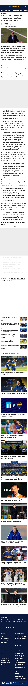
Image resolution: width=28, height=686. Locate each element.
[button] (22, 683)
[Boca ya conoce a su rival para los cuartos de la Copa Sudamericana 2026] (14, 574)
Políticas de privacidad (7, 683)
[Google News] (9, 628)
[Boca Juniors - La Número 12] (14, 7)
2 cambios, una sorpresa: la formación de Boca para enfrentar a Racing (14, 394)
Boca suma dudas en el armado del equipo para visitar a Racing (12, 542)
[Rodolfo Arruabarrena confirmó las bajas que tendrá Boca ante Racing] (14, 595)
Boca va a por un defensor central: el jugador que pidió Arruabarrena (12, 520)
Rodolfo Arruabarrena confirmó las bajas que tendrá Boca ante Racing (13, 605)
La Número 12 (4, 619)
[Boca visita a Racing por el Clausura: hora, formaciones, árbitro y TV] (14, 426)
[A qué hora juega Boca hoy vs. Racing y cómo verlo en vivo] (14, 405)
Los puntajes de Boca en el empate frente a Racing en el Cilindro (9, 336)
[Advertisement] (14, 2)
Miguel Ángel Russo (7, 280)
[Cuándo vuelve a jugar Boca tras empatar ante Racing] (23, 341)
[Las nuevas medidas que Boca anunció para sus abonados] (14, 447)
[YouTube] (6, 628)
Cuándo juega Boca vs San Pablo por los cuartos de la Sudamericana (13, 563)
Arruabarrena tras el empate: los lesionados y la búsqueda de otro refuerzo (10, 325)
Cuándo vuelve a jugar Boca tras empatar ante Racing (9, 340)
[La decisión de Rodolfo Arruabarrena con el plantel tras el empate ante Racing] (23, 330)
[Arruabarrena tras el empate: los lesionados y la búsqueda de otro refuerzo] (23, 325)
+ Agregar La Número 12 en (9, 26)
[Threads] (15, 628)
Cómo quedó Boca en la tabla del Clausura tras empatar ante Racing (10, 347)
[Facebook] (2, 628)
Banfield (13, 278)
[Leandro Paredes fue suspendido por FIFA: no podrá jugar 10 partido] (14, 489)
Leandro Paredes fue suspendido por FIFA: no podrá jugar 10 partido (12, 499)
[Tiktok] (13, 628)
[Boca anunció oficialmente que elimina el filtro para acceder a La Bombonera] (14, 468)
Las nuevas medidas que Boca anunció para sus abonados (13, 457)
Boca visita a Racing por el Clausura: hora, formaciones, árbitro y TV (12, 436)
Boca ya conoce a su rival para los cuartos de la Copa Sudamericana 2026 (13, 584)
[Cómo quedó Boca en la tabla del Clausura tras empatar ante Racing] (23, 347)
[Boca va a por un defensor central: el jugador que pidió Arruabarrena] (14, 511)
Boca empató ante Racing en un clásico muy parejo (13, 373)
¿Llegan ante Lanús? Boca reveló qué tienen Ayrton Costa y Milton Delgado (9, 319)
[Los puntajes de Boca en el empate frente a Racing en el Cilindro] (23, 336)
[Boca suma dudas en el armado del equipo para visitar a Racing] (14, 532)
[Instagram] (11, 628)
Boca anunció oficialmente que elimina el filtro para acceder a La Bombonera (13, 478)
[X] (4, 628)
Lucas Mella (5, 23)
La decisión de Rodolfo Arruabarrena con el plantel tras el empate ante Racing (9, 330)
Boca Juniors (21, 278)
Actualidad (5, 13)
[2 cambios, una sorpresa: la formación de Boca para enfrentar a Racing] (14, 384)
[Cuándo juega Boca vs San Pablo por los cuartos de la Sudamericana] (14, 553)
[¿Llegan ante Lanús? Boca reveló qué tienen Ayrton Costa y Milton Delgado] (23, 319)
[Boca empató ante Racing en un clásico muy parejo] (14, 363)
